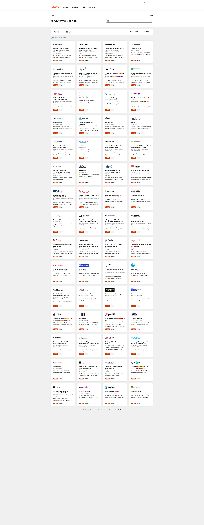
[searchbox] (129, 21)
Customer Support (67, 2)
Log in (144, 2)
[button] (151, 16)
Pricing (84, 7)
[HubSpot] (55, 7)
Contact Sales (79, 2)
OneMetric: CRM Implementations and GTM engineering (61, 294)
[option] (56, 32)
